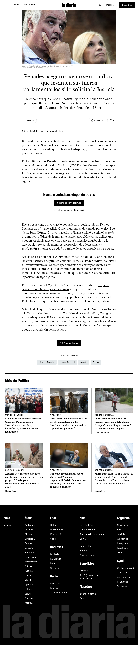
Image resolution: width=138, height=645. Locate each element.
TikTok (120, 552)
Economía (30, 552)
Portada (7, 525)
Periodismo (56, 583)
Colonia (54, 525)
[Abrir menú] (5, 5)
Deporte (29, 547)
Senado (83, 362)
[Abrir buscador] (100, 5)
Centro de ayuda (126, 568)
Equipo (83, 598)
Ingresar (110, 5)
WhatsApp (122, 538)
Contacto (122, 586)
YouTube (121, 534)
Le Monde (55, 558)
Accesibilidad (124, 577)
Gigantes (55, 568)
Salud (28, 593)
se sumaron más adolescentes (85, 173)
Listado (84, 570)
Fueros (96, 362)
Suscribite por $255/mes (69, 203)
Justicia (29, 570)
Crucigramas (87, 555)
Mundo (28, 579)
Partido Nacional (67, 362)
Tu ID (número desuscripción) (89, 577)
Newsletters (123, 525)
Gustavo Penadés (46, 362)
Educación (30, 557)
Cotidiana (30, 538)
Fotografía (85, 546)
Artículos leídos (58, 592)
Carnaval (29, 529)
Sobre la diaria (88, 593)
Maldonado (56, 529)
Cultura (28, 543)
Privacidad (123, 581)
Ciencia (28, 534)
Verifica (29, 602)
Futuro (28, 566)
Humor (83, 550)
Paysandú (55, 534)
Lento (53, 563)
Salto (53, 538)
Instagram (122, 543)
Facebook (122, 547)
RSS (119, 529)
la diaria (54, 554)
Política (17, 4)
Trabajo (29, 598)
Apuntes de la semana (92, 534)
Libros (28, 575)
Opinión (29, 584)
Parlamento (29, 4)
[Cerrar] (111, 194)
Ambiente (30, 525)
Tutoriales (122, 572)
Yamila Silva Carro (102, 432)
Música (54, 588)
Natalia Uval (100, 491)
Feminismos (31, 561)
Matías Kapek (11, 491)
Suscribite (127, 5)
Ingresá (80, 210)
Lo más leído (86, 525)
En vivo (84, 538)
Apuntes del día (88, 529)
